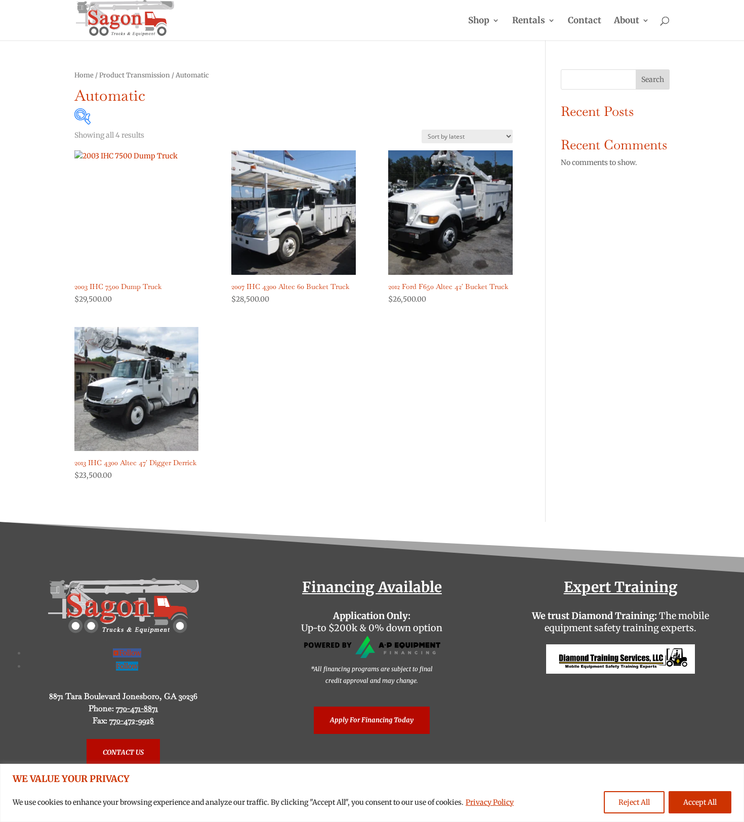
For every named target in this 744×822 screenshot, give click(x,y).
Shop (478, 21)
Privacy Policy (490, 802)
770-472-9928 (131, 720)
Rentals (528, 21)
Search (652, 79)
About (626, 21)
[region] (372, 793)
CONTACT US (123, 752)
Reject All (634, 802)
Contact (584, 21)
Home (84, 75)
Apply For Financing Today (372, 720)
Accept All (700, 802)
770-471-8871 (137, 708)
